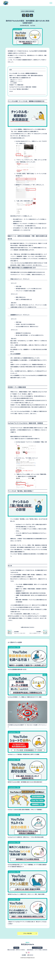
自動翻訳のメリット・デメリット (16, 81)
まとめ (11, 91)
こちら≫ (26, 375)
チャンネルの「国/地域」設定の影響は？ (19, 89)
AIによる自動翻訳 (13, 82)
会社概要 (24, 955)
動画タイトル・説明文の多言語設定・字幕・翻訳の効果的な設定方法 (26, 75)
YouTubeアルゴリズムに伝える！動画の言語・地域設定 (22, 87)
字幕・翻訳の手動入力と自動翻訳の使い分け (20, 77)
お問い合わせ (30, 955)
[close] (51, 3)
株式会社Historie (27, 944)
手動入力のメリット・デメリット (16, 79)
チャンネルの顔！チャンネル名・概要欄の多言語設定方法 (23, 73)
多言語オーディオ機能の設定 (16, 85)
